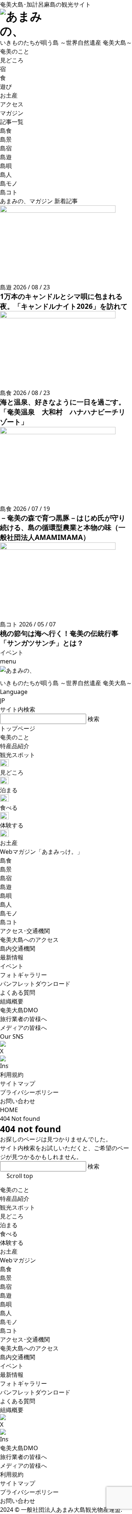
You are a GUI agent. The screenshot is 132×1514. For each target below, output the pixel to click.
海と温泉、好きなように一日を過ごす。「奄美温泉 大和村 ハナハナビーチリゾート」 (62, 411)
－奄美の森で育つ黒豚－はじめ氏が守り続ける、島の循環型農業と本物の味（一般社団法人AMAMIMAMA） (62, 527)
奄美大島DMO (19, 1448)
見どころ (11, 1216)
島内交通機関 (17, 1357)
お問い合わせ (17, 1101)
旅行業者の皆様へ (23, 1457)
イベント (11, 1366)
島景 (6, 1278)
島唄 (6, 1304)
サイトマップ (17, 1083)
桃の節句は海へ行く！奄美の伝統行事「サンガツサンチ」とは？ (59, 638)
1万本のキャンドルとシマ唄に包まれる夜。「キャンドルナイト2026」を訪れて (64, 301)
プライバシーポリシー (29, 1092)
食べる (9, 1234)
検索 (93, 719)
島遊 (6, 1295)
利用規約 (11, 1075)
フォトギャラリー (23, 1383)
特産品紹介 (14, 1199)
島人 (6, 1313)
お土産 (9, 1251)
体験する (11, 1243)
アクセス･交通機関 (25, 1339)
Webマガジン (18, 1260)
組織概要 (11, 1410)
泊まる (9, 1225)
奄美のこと (14, 1190)
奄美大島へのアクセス (29, 1348)
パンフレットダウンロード (35, 1392)
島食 (6, 1269)
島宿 (6, 1287)
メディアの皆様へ (23, 1466)
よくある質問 (17, 1401)
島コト (9, 1331)
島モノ (9, 1322)
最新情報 (11, 1375)
